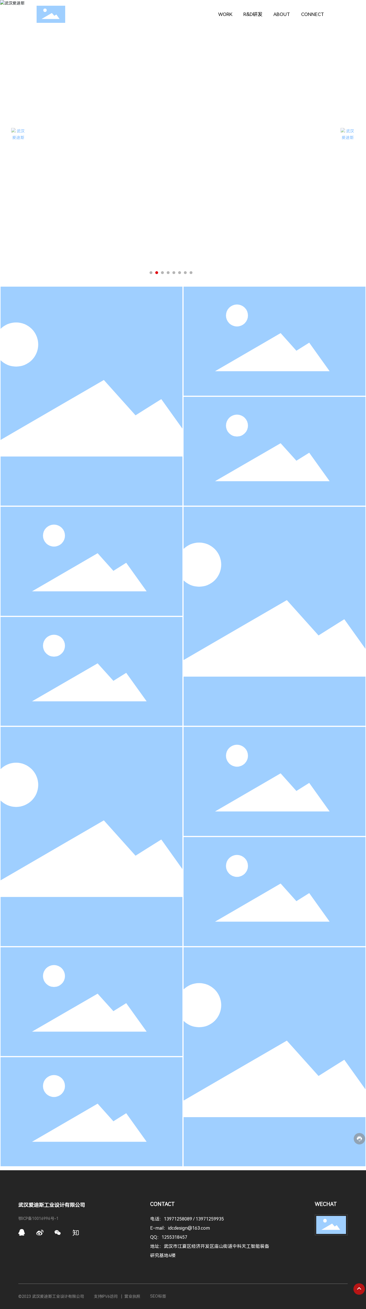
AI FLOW (274, 888)
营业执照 (132, 1296)
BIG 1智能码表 (91, 998)
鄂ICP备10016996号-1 (38, 1218)
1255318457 (174, 1237)
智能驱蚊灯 (91, 396)
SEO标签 (158, 1296)
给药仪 (274, 447)
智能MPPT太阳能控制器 (92, 836)
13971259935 (210, 1219)
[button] (151, 272)
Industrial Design (91, 414)
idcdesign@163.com (189, 1228)
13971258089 (178, 1219)
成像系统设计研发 (91, 667)
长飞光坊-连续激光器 (91, 1108)
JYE (274, 777)
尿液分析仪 (91, 557)
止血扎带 (274, 337)
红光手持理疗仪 (274, 1057)
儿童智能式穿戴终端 (274, 616)
